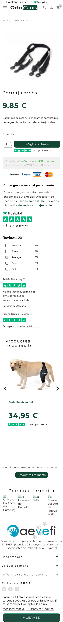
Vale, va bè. (31, 617)
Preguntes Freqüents (32, 475)
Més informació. (14, 609)
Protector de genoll (21, 402)
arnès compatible (32, 201)
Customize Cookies (40, 609)
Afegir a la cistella (37, 144)
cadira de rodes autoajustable (30, 205)
